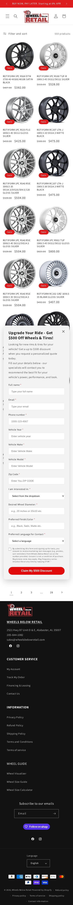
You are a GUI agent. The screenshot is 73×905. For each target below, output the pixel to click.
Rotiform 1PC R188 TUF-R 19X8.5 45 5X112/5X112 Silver (53, 78)
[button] (7, 16)
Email (12, 399)
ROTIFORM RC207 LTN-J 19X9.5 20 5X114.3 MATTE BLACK (50, 133)
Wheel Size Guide (17, 781)
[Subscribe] (54, 813)
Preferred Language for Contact (26, 534)
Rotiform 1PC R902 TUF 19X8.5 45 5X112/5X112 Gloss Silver (53, 243)
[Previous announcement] (6, 3)
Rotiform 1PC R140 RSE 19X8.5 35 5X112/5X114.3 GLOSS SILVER (17, 297)
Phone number (17, 414)
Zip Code (14, 474)
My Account (13, 669)
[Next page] (62, 592)
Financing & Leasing (19, 685)
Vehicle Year (15, 429)
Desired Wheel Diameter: (23, 504)
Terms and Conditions (20, 741)
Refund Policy (15, 725)
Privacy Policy (15, 717)
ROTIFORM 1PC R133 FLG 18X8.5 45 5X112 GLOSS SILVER (16, 133)
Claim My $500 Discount (36, 570)
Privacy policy (19, 895)
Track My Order (16, 677)
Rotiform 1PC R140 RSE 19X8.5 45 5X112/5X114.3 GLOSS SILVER (17, 243)
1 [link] (11, 592)
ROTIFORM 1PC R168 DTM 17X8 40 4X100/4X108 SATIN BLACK (18, 79)
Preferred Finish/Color (21, 519)
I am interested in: (19, 489)
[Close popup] (63, 331)
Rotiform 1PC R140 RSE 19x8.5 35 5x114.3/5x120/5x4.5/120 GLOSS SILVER (17, 188)
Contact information (38, 901)
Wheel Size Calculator (20, 789)
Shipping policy (56, 895)
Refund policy (62, 890)
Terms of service (16, 750)
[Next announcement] (66, 3)
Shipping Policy (16, 733)
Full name (14, 384)
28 (51, 592)
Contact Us (13, 693)
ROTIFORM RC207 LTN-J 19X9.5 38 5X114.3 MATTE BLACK (50, 186)
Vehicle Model (17, 459)
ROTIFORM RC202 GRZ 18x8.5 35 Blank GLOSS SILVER (53, 295)
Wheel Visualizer (16, 773)
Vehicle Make (16, 444)
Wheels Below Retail (22, 890)
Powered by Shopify (42, 890)
